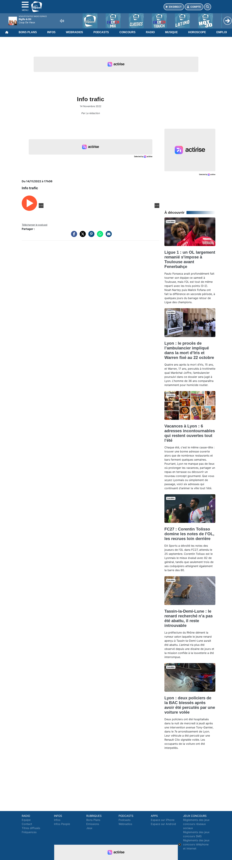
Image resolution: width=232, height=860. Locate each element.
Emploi (221, 32)
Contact (27, 824)
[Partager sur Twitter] (82, 235)
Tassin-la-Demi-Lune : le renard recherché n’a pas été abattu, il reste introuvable (188, 618)
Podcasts (101, 32)
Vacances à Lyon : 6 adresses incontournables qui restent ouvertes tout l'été (189, 433)
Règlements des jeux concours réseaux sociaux (196, 824)
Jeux (89, 828)
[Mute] (62, 20)
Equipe (26, 820)
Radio (150, 32)
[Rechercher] (207, 6)
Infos (51, 32)
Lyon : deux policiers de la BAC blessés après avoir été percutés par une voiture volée (189, 705)
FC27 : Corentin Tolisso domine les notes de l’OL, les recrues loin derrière (189, 534)
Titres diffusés (31, 828)
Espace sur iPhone (162, 820)
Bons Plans (28, 32)
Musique (171, 32)
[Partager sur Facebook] (73, 235)
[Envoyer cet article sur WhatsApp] (99, 235)
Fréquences (29, 832)
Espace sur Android (163, 824)
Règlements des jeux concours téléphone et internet (196, 844)
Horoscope (197, 32)
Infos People (62, 824)
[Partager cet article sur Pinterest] (90, 235)
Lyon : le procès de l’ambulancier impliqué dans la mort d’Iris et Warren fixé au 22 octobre (189, 350)
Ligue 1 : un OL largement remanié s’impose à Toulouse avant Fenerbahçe (189, 259)
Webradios (74, 32)
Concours (127, 32)
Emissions (92, 824)
